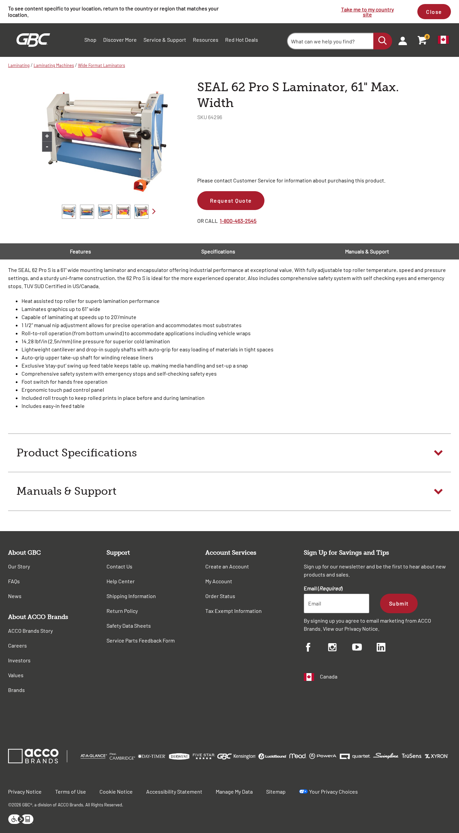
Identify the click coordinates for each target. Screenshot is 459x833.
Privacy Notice (361, 628)
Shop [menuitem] (90, 39)
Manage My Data (234, 791)
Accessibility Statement (174, 791)
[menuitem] (400, 40)
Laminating (19, 65)
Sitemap (276, 791)
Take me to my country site (367, 12)
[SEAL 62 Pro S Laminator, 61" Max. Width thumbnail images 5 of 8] (141, 212)
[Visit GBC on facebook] (316, 648)
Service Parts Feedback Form (141, 640)
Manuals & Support (367, 251)
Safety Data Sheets (129, 625)
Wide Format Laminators (101, 65)
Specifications (218, 251)
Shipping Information (131, 596)
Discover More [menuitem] (120, 39)
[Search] (382, 41)
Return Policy (122, 611)
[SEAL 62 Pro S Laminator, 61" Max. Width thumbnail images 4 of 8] (123, 212)
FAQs (14, 581)
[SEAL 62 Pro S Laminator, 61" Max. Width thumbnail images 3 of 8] (105, 212)
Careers (17, 645)
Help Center (121, 581)
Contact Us (119, 566)
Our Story (19, 566)
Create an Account (227, 566)
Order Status (220, 596)
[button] (229, 453)
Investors (19, 660)
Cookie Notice (116, 791)
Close (434, 11)
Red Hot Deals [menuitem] (241, 39)
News (15, 596)
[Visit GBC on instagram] (340, 648)
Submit (399, 603)
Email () (323, 588)
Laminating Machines (54, 65)
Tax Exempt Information (233, 611)
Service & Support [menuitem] (164, 39)
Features (80, 251)
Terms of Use (70, 791)
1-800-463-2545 (238, 220)
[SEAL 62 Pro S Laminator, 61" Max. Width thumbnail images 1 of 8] (69, 212)
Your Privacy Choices (333, 791)
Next (154, 211)
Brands (16, 690)
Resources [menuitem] (205, 39)
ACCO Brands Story (30, 630)
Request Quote (231, 200)
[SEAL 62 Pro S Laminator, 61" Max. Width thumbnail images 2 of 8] (87, 212)
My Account (218, 581)
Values (16, 675)
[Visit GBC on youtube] (364, 648)
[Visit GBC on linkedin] (389, 648)
